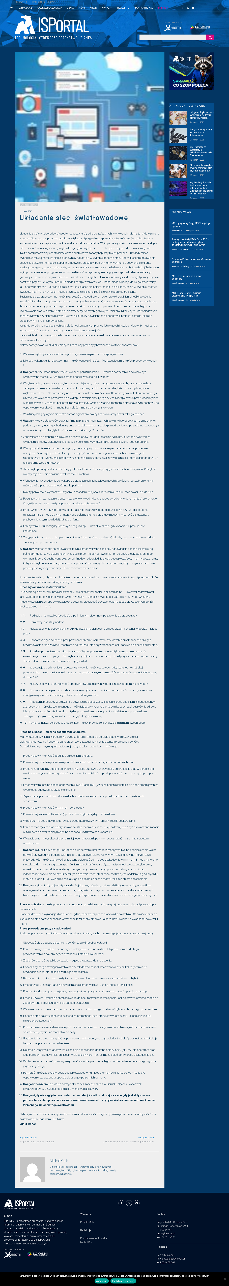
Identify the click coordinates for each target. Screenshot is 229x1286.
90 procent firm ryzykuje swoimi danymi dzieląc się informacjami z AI (201, 168)
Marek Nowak (178, 283)
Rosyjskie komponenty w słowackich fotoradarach (201, 132)
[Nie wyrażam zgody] (224, 1278)
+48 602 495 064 (166, 1262)
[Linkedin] (188, 8)
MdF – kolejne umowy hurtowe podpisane (187, 277)
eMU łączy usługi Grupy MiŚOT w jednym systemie (191, 225)
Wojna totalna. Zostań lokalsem (37, 1141)
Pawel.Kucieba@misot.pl (171, 1258)
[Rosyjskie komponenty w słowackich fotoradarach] (178, 135)
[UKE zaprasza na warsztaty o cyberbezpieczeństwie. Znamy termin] (178, 153)
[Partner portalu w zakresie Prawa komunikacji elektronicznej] (201, 27)
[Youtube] (193, 8)
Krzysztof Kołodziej (180, 266)
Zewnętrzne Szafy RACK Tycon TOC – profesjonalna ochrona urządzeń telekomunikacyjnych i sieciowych (190, 242)
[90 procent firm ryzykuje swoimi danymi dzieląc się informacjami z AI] (178, 171)
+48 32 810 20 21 (166, 1237)
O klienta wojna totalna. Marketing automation (128, 1141)
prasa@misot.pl (166, 1233)
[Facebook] (183, 8)
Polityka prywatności (123, 1281)
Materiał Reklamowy (180, 249)
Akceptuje (101, 1281)
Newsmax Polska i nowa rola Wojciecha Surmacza (191, 261)
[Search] (210, 37)
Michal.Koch (59, 1161)
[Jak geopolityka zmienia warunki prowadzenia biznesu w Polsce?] (178, 118)
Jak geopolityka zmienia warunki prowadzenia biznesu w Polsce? (202, 115)
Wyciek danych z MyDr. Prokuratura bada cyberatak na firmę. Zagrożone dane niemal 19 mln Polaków (201, 188)
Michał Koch (177, 230)
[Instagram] (129, 1203)
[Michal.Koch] (32, 1169)
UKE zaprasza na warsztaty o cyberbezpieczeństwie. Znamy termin (201, 151)
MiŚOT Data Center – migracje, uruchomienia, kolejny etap (187, 294)
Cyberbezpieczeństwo (29, 205)
